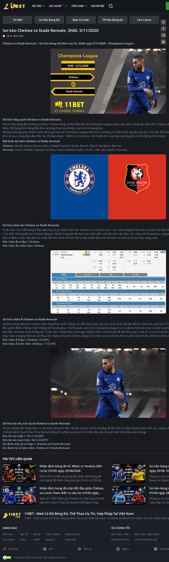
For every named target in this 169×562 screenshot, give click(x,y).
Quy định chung (120, 539)
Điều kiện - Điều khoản (147, 534)
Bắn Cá (24, 534)
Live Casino (9, 539)
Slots (23, 539)
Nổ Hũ (36, 534)
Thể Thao (8, 534)
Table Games (53, 534)
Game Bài (70, 539)
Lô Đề (36, 539)
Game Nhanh (72, 534)
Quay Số (50, 539)
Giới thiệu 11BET (120, 534)
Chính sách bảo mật (146, 539)
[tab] (17, 20)
